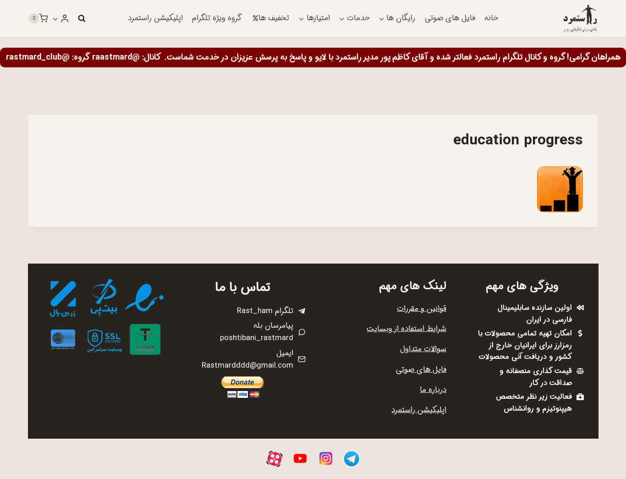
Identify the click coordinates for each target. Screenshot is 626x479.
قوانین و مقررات (421, 309)
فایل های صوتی (450, 18)
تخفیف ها (273, 18)
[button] (55, 18)
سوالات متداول (423, 349)
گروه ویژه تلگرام (217, 18)
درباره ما (433, 390)
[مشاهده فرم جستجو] (81, 18)
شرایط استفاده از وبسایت (406, 329)
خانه (491, 18)
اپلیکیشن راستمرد (155, 18)
